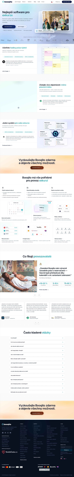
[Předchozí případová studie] (35, 295)
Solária (35, 449)
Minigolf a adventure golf (51, 428)
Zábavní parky (49, 431)
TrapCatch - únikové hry (10, 318)
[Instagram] (8, 433)
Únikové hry (36, 428)
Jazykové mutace (23, 441)
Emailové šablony (64, 437)
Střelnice (48, 447)
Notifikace (22, 453)
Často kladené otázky (65, 441)
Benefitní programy (64, 428)
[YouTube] (10, 433)
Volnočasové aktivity (51, 455)
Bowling (35, 431)
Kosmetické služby (37, 447)
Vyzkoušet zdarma (67, 1)
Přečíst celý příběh (43, 289)
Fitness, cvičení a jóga (38, 441)
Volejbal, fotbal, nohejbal (51, 445)
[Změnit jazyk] (52, 2)
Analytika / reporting (24, 447)
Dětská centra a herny (51, 449)
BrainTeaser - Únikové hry (60, 318)
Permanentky (22, 435)
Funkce (23, 1)
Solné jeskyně (36, 451)
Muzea (48, 441)
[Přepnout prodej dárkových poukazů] (49, 202)
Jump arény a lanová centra (52, 433)
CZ (62, 458)
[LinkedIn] (3, 433)
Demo (62, 433)
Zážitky (35, 439)
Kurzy (35, 453)
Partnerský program (64, 429)
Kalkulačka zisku (64, 439)
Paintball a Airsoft (37, 429)
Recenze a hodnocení (24, 443)
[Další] (38, 322)
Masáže (35, 445)
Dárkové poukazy (23, 433)
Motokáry (35, 437)
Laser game (36, 433)
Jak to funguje (18, 1)
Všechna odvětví (37, 426)
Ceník (39, 1)
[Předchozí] (35, 322)
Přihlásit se (58, 1)
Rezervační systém (23, 429)
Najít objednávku (48, 65)
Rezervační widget (23, 449)
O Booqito (62, 426)
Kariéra (62, 431)
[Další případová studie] (39, 295)
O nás (43, 1)
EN (65, 458)
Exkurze (48, 451)
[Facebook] (5, 433)
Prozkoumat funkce (6, 145)
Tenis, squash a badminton (52, 443)
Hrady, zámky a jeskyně (51, 439)
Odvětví (29, 1)
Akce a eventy (49, 453)
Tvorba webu (22, 455)
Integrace (22, 445)
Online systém (22, 457)
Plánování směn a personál (25, 439)
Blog (61, 435)
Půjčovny (48, 426)
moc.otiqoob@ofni (5, 446)
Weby (35, 1)
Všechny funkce (23, 426)
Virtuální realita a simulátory (39, 435)
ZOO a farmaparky (50, 429)
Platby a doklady (23, 431)
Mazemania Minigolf (34, 318)
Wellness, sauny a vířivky (38, 443)
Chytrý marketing (23, 437)
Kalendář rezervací (23, 451)
